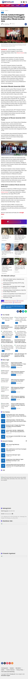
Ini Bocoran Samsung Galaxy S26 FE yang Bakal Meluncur (13, 283)
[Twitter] (20, 311)
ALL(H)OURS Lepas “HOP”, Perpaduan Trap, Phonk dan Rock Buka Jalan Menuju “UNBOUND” (16, 415)
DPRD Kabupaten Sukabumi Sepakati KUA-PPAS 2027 (17, 380)
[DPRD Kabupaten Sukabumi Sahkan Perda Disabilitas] (5, 373)
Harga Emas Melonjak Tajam (13, 455)
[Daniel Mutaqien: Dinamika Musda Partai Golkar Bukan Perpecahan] (7, 321)
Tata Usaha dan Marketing (7, 671)
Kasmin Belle (20, 300)
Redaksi (12, 668)
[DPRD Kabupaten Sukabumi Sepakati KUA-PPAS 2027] (5, 381)
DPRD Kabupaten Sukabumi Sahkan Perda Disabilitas (17, 372)
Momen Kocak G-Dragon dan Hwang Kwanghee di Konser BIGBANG (15, 426)
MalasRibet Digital (5, 675)
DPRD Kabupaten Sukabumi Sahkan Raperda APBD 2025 (18, 397)
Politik (2, 12)
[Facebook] (18, 311)
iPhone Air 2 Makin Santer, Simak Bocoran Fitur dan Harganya (13, 279)
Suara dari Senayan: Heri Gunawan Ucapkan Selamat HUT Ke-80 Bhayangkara (21, 355)
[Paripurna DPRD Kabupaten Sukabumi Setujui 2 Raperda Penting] (5, 406)
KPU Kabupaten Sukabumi (7, 302)
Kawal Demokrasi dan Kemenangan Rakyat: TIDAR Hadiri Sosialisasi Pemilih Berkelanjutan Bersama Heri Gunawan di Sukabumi (20, 341)
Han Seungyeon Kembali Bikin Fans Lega (16, 436)
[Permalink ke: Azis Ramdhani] (2, 24)
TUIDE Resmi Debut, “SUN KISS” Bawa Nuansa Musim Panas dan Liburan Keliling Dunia (16, 420)
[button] (21, 2)
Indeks (2, 670)
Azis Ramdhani (6, 23)
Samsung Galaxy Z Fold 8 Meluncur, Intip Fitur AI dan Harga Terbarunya (14, 290)
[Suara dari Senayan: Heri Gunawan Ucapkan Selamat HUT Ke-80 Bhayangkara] (21, 348)
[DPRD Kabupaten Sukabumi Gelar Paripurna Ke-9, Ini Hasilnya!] (5, 389)
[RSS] (12, 663)
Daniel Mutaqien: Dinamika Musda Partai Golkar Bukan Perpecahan (6, 327)
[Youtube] (10, 663)
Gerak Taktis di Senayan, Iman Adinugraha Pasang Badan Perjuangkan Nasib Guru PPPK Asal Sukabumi (7, 355)
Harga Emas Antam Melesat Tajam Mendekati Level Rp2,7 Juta (14, 460)
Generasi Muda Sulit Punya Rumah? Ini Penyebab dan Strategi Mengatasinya (15, 465)
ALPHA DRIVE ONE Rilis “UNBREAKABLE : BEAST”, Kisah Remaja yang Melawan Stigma (15, 431)
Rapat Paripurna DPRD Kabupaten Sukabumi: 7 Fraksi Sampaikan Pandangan (18, 364)
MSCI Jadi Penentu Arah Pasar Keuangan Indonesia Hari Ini (16, 449)
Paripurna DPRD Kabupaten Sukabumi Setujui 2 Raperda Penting (18, 405)
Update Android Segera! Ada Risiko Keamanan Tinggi (12, 296)
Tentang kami (4, 668)
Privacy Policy (19, 670)
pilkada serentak (4, 192)
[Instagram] (7, 663)
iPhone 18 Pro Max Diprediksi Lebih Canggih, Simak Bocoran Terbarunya (14, 287)
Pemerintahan (13, 367)
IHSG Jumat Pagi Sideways (12, 444)
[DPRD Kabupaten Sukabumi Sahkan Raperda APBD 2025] (5, 398)
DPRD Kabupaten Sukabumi (11, 300)
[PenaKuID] (8, 1)
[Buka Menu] (24, 2)
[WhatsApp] (26, 311)
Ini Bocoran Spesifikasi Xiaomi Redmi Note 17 (14, 293)
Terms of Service (10, 670)
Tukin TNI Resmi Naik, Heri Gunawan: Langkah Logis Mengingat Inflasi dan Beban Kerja (21, 327)
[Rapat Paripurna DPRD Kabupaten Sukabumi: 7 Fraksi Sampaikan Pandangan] (5, 365)
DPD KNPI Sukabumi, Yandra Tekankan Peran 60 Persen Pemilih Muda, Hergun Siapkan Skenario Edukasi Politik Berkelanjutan (7, 341)
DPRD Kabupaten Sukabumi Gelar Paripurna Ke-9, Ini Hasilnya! (17, 389)
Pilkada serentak (18, 302)
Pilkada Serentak (20, 52)
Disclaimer (18, 668)
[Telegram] (23, 311)
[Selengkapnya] (26, 441)
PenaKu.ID (4, 49)
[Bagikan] (26, 24)
